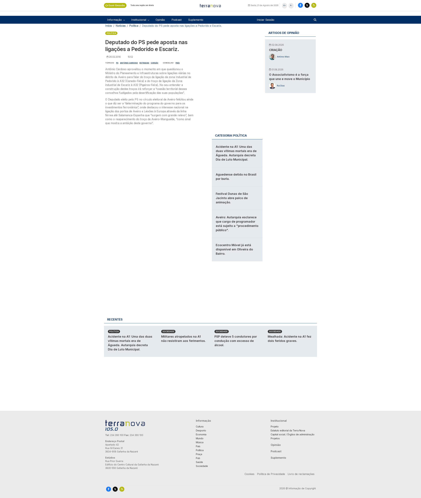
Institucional (279, 420)
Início (108, 25)
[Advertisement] (149, 157)
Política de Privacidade (271, 474)
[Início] (210, 5)
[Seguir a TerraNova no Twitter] (307, 5)
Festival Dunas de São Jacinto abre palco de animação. (232, 198)
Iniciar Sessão (265, 19)
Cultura (199, 426)
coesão (154, 63)
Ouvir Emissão (116, 5)
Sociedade (168, 331)
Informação (203, 420)
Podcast (177, 19)
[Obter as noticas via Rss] (313, 5)
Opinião (160, 19)
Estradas (144, 63)
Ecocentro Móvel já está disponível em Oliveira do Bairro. (234, 249)
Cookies (249, 474)
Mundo (199, 438)
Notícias (121, 25)
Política (133, 25)
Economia (201, 434)
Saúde (199, 462)
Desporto (201, 430)
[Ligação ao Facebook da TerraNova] (300, 5)
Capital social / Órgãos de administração (292, 434)
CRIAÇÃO (275, 50)
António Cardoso (129, 63)
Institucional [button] (138, 19)
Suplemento (195, 19)
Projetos (275, 438)
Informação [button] (114, 19)
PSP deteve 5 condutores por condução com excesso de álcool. (235, 341)
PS (117, 63)
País (178, 63)
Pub (198, 458)
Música (199, 442)
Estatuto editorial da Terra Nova (288, 430)
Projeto (275, 426)
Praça (199, 454)
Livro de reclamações (301, 474)
